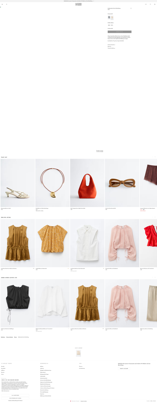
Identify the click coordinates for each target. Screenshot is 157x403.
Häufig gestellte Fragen (44, 374)
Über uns (80, 366)
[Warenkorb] (155, 4)
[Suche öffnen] (6, 4)
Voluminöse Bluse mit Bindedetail (111, 268)
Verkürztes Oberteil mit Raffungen (7, 328)
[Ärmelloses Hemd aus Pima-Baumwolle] (87, 243)
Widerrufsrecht (43, 372)
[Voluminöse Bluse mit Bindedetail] (122, 243)
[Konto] (146, 4)
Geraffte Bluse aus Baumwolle (41, 268)
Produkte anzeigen (99, 151)
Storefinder (3, 368)
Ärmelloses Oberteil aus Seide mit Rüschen (9, 268)
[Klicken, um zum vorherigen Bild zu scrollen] (152, 157)
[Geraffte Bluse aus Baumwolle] (52, 243)
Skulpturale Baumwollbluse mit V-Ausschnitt (44, 328)
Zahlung (41, 366)
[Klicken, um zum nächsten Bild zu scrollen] (155, 157)
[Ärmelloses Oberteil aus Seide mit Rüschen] (17, 243)
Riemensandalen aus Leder (6, 208)
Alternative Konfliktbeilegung (45, 380)
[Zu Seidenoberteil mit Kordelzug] (78, 353)
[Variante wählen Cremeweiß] (112, 18)
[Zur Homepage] (78, 4)
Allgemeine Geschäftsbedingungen (46, 382)
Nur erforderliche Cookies (15, 398)
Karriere (2, 372)
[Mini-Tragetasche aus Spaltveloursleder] (87, 183)
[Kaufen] (2, 4)
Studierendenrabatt (43, 378)
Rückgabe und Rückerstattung (45, 370)
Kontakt (2, 366)
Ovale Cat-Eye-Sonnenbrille (110, 208)
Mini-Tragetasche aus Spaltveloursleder (78, 208)
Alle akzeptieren (15, 395)
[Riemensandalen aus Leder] (17, 183)
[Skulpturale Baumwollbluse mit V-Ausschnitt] (52, 303)
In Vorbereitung (82, 368)
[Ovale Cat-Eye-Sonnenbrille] (122, 183)
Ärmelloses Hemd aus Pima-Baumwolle (78, 268)
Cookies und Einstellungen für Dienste (15, 400)
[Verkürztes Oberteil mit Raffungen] (17, 303)
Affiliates (3, 370)
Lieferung (42, 368)
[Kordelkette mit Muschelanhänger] (52, 183)
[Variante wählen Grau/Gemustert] (109, 18)
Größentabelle (110, 28)
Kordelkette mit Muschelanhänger (42, 208)
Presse (2, 374)
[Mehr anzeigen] (78, 1)
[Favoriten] (150, 4)
